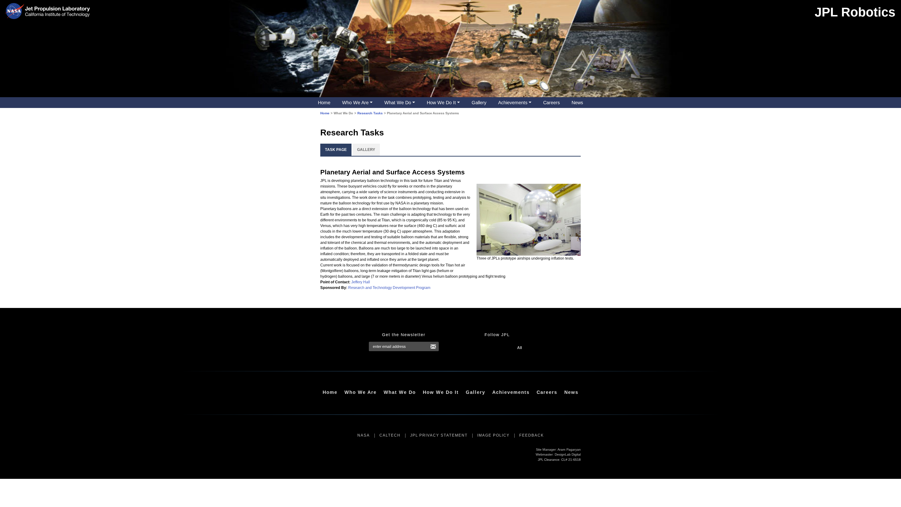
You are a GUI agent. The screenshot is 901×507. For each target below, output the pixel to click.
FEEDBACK (531, 435)
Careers (551, 102)
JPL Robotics (855, 12)
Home (324, 102)
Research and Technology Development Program (389, 288)
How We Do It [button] (441, 102)
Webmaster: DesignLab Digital (558, 454)
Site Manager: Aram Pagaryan (558, 449)
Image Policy (493, 435)
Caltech (390, 435)
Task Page (336, 150)
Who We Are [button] (355, 102)
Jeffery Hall (360, 282)
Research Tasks (370, 113)
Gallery (479, 102)
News (577, 102)
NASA (363, 435)
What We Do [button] (397, 102)
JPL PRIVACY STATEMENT (439, 435)
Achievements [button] (512, 102)
